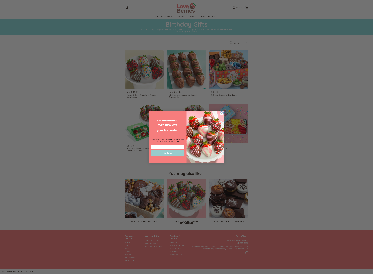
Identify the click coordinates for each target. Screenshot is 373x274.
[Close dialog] (222, 113)
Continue (167, 153)
